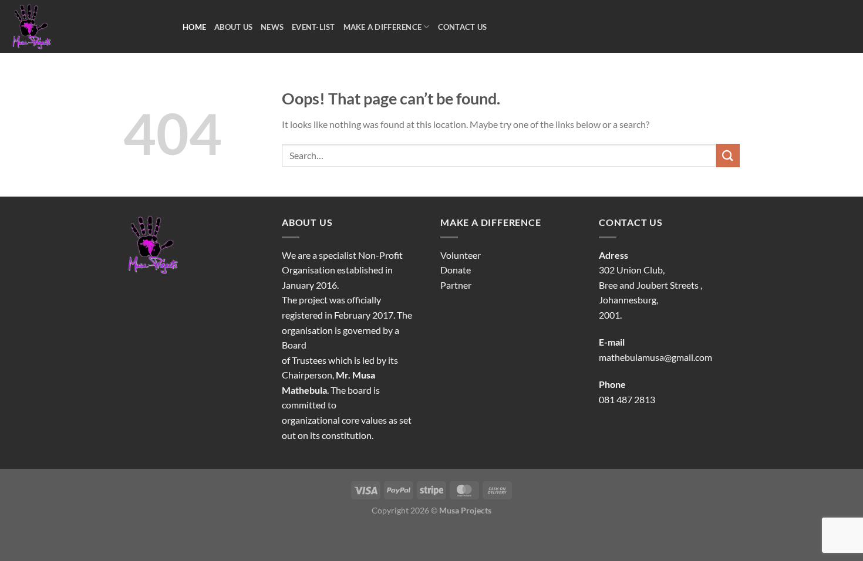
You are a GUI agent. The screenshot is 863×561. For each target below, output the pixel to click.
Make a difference (382, 27)
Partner (455, 284)
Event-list (313, 27)
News (272, 27)
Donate (455, 269)
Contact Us (462, 27)
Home (194, 27)
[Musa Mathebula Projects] (87, 26)
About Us (233, 27)
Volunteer (460, 255)
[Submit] (728, 155)
